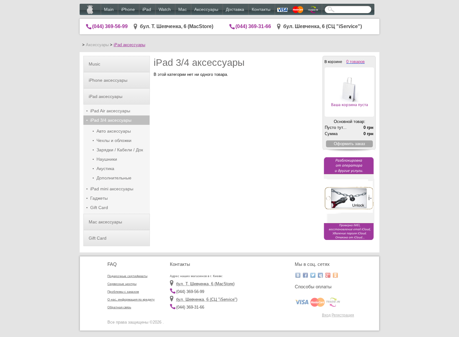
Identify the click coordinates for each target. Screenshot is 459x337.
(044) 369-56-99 (110, 26)
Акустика (105, 168)
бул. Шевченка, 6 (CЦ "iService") (322, 26)
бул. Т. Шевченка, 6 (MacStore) (176, 26)
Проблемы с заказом (123, 291)
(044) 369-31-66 (253, 26)
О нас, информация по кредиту (131, 299)
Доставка (235, 9)
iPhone (128, 9)
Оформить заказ (349, 143)
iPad (146, 9)
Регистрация (343, 315)
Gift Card (99, 207)
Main (109, 9)
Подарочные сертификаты (127, 276)
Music (94, 63)
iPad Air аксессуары (110, 110)
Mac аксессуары (105, 221)
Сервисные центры (121, 284)
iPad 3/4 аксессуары (110, 120)
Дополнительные (113, 177)
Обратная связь (119, 307)
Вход (326, 315)
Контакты (261, 9)
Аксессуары (206, 9)
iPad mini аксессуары (111, 188)
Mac (182, 9)
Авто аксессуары (113, 131)
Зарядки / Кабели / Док (119, 149)
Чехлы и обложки (113, 140)
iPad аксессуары (129, 44)
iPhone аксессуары (108, 80)
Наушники (106, 159)
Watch (165, 9)
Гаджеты (99, 198)
